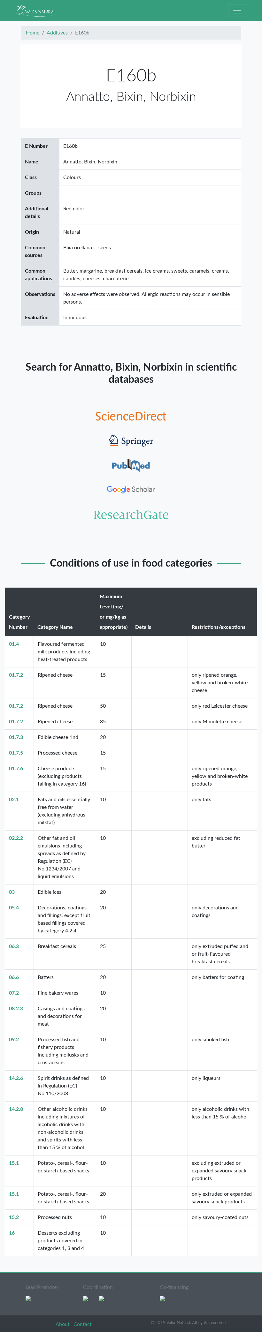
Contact (82, 1324)
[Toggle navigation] (237, 10)
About (63, 1324)
